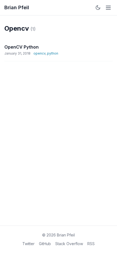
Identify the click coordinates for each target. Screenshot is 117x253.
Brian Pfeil (16, 7)
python (52, 53)
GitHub (45, 243)
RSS (91, 243)
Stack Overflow (69, 243)
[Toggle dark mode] (98, 7)
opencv (39, 53)
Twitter (28, 243)
